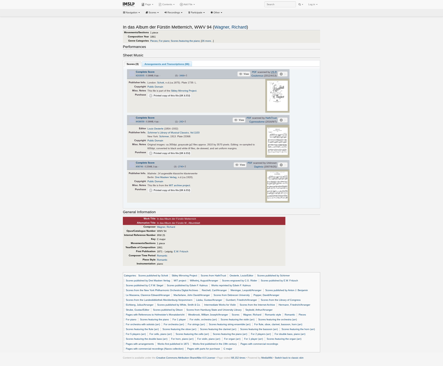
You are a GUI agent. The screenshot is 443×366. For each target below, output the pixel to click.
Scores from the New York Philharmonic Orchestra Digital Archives (162, 290)
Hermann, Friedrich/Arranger (294, 304)
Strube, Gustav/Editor (137, 309)
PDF (254, 72)
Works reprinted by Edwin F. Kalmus (231, 285)
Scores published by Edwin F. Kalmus (187, 285)
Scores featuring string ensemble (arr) (230, 324)
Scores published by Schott (153, 275)
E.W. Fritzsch (181, 251)
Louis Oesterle (155, 128)
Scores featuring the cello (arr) (192, 334)
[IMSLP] (129, 4)
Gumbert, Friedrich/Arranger (241, 300)
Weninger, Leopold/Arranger (245, 290)
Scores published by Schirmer (273, 275)
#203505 (140, 75)
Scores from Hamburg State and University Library (214, 309)
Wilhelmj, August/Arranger (204, 280)
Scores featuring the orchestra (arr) (277, 319)
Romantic (162, 255)
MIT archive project (179, 185)
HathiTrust (271, 117)
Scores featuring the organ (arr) (284, 338)
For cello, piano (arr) (161, 334)
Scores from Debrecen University (232, 295)
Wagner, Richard (230, 27)
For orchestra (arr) (174, 324)
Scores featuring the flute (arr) (142, 329)
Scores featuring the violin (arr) (238, 319)
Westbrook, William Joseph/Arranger (208, 314)
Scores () (133, 64)
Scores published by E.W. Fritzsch (279, 280)
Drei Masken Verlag (166, 177)
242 (181, 121)
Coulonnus (257, 75)
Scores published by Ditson (168, 309)
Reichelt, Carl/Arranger (214, 290)
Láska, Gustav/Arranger (209, 300)
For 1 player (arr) (253, 338)
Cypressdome (257, 121)
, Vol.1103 (173, 132)
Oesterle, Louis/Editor (241, 275)
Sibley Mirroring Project (183, 90)
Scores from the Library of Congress (281, 300)
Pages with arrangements (140, 343)
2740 (180, 166)
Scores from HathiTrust (213, 275)
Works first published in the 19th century (215, 343)
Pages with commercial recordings (259, 343)
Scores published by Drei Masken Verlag (148, 280)
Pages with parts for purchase (203, 348)
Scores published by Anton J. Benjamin (286, 290)
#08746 (139, 166)
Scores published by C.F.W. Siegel (144, 285)
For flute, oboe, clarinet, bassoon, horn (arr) (278, 324)
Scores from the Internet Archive (257, 304)
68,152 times (238, 357)
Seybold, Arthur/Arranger (259, 309)
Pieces (153, 40)
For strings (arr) (196, 324)
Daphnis (258, 166)
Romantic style (273, 314)
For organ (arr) (232, 338)
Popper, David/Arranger (266, 295)
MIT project (180, 280)
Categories (130, 275)
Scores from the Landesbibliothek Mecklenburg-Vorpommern (159, 300)
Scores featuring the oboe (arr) (179, 329)
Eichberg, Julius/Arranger (139, 304)
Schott (160, 82)
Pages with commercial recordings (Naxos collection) (155, 348)
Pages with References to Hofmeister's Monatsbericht (155, 314)
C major (228, 348)
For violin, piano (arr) (208, 338)
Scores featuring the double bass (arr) (147, 338)
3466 (181, 75)
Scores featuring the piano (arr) (230, 334)
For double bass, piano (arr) (290, 334)
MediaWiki (267, 357)
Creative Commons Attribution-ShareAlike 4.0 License (185, 357)
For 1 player (179, 319)
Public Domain (155, 86)
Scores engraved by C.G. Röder (239, 280)
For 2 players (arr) (261, 334)
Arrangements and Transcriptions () (166, 64)
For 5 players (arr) (136, 334)
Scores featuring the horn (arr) (298, 329)
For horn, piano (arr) (182, 338)
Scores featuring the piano (185, 40)
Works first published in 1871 (173, 343)
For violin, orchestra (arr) (203, 319)
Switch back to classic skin (289, 357)
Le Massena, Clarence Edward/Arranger (148, 295)
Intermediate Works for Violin (220, 304)
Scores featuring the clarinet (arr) (218, 329)
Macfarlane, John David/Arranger (192, 295)
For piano (164, 40)
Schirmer (164, 136)
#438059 (140, 121)
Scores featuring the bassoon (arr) (259, 329)
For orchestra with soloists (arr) (143, 324)
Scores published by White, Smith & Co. (179, 304)
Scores (235, 314)
